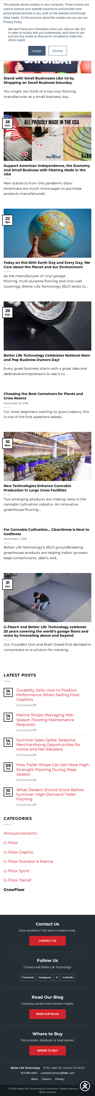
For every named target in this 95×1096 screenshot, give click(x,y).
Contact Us (47, 940)
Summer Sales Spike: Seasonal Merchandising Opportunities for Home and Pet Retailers (48, 745)
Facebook (28, 977)
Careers (46, 1079)
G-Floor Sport (16, 871)
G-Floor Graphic (19, 852)
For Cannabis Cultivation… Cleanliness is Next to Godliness (46, 532)
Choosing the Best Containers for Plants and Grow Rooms (43, 396)
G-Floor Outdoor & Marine (28, 861)
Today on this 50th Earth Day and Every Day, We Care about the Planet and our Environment (47, 265)
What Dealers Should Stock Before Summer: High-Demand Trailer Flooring (50, 794)
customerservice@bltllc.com (57, 1072)
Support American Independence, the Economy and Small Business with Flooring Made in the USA (47, 170)
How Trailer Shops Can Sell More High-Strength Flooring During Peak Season (53, 769)
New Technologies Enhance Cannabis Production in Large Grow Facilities (37, 488)
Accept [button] (36, 51)
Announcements (20, 833)
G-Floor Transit (18, 880)
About (34, 1079)
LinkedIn (68, 977)
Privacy (59, 1079)
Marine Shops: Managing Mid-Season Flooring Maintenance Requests (45, 720)
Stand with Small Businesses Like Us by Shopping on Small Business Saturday (39, 80)
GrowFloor (14, 889)
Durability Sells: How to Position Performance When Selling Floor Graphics (48, 695)
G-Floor (11, 842)
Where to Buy (47, 1050)
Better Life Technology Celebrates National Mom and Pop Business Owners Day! (47, 357)
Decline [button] (58, 51)
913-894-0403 (29, 1072)
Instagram (45, 977)
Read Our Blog (47, 1013)
